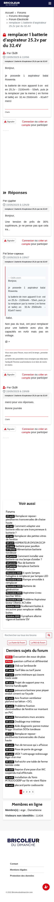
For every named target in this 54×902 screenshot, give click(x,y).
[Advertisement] (27, 159)
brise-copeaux (16, 253)
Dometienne (34, 810)
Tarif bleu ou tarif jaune (28, 670)
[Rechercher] (49, 635)
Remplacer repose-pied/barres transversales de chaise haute (25, 519)
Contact (14, 864)
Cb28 (15, 53)
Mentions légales (18, 870)
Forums (21, 12)
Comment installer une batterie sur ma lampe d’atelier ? (24, 558)
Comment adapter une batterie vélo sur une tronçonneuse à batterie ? (26, 529)
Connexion (28, 121)
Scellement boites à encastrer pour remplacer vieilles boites (24, 609)
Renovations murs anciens (29, 717)
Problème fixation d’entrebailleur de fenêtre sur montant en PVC (26, 709)
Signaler (10, 121)
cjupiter (12, 200)
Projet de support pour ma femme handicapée (24, 684)
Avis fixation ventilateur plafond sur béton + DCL (23, 699)
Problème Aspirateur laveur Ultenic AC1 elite (26, 601)
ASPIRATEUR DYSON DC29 (30, 542)
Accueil (9, 12)
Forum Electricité (18, 19)
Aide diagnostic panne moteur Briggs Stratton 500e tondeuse (27, 727)
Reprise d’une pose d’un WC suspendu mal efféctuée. (25, 771)
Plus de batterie (26, 562)
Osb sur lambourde (25, 665)
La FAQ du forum (38, 642)
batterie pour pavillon (28, 546)
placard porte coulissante (29, 785)
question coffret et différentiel (30, 661)
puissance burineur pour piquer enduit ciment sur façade (27, 692)
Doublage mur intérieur (27, 721)
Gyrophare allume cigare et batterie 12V (23, 618)
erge (23, 810)
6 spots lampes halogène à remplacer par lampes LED (27, 574)
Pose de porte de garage (28, 749)
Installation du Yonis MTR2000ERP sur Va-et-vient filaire (25, 779)
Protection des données (22, 875)
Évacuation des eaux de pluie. (29, 656)
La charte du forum (17, 642)
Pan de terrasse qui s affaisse (31, 745)
